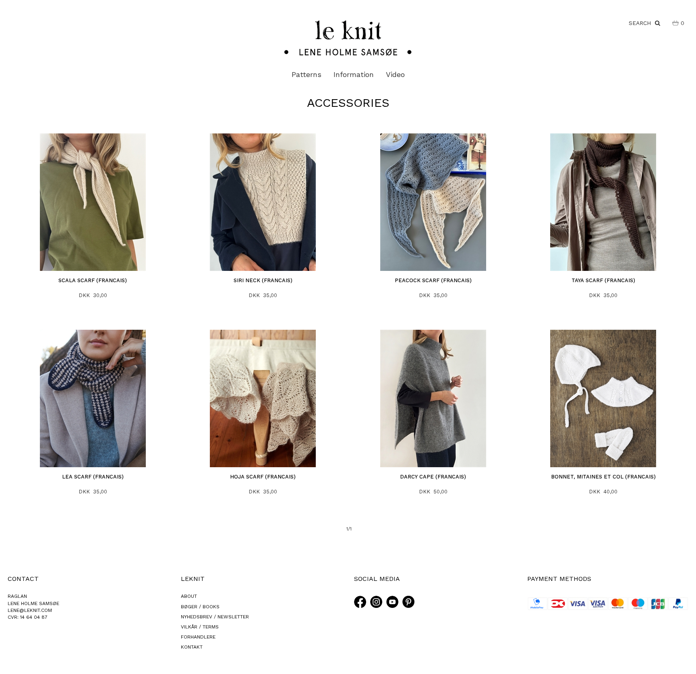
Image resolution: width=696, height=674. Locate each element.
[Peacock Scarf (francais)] (433, 202)
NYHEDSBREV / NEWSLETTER (215, 617)
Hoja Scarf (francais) (263, 477)
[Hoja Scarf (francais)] (263, 398)
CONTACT (23, 578)
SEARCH (642, 23)
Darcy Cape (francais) (433, 477)
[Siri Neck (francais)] (263, 202)
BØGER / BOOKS (200, 607)
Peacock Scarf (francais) (433, 280)
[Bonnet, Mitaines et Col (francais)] (603, 398)
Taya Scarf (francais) (603, 280)
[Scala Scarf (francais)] (93, 202)
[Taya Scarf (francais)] (603, 202)
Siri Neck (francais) (263, 280)
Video (395, 74)
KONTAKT (192, 647)
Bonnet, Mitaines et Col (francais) (603, 477)
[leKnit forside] (348, 37)
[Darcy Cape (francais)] (433, 398)
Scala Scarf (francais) (92, 280)
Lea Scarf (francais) (93, 477)
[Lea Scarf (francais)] (93, 398)
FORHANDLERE (198, 637)
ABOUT (189, 596)
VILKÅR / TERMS (200, 627)
